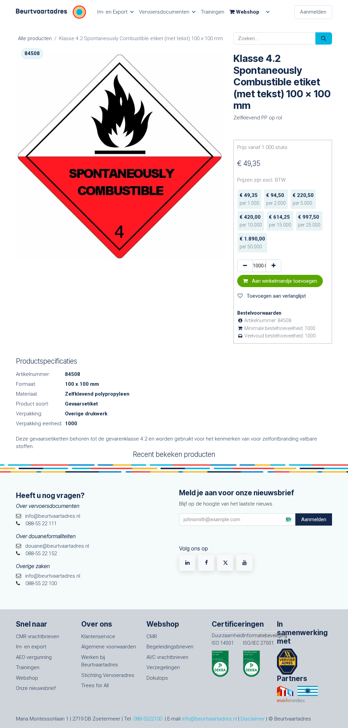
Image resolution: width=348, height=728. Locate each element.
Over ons (96, 624)
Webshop (27, 678)
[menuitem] (115, 12)
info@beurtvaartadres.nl (209, 719)
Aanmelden (313, 12)
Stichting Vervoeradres (107, 675)
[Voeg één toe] (273, 266)
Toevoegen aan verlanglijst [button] (275, 296)
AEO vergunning (34, 657)
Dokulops (157, 678)
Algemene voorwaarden (108, 647)
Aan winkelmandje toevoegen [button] (283, 281)
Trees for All (95, 685)
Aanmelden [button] (313, 519)
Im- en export (31, 647)
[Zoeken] (323, 38)
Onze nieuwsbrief (36, 688)
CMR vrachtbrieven (37, 636)
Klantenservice (98, 636)
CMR (151, 636)
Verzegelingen (163, 667)
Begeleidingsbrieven (169, 647)
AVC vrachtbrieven (167, 657)
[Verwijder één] (245, 266)
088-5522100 (148, 719)
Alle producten (35, 38)
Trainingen (27, 667)
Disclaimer (253, 719)
